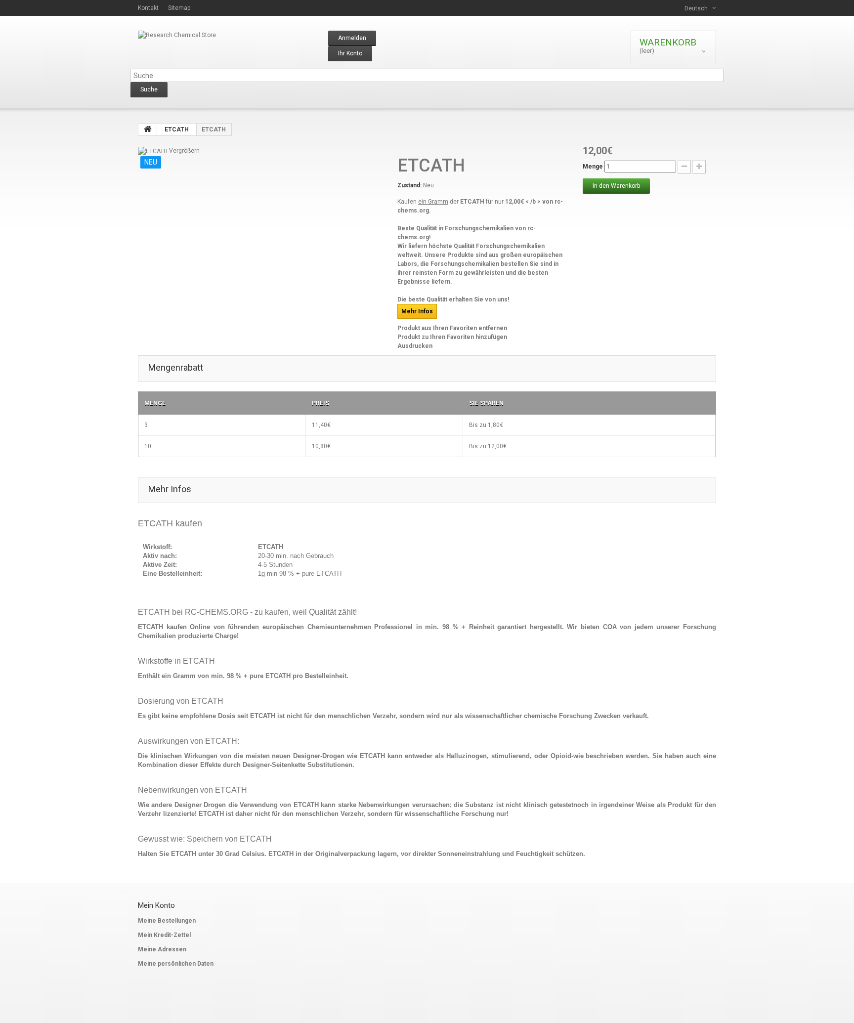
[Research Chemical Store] (229, 50)
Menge (593, 166)
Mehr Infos (417, 311)
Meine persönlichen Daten (176, 963)
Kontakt (148, 7)
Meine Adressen (162, 949)
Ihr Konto (350, 53)
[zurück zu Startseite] (147, 129)
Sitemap (179, 7)
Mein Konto (156, 905)
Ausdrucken (414, 345)
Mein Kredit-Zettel (164, 935)
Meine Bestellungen (167, 920)
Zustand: (409, 185)
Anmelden (352, 38)
